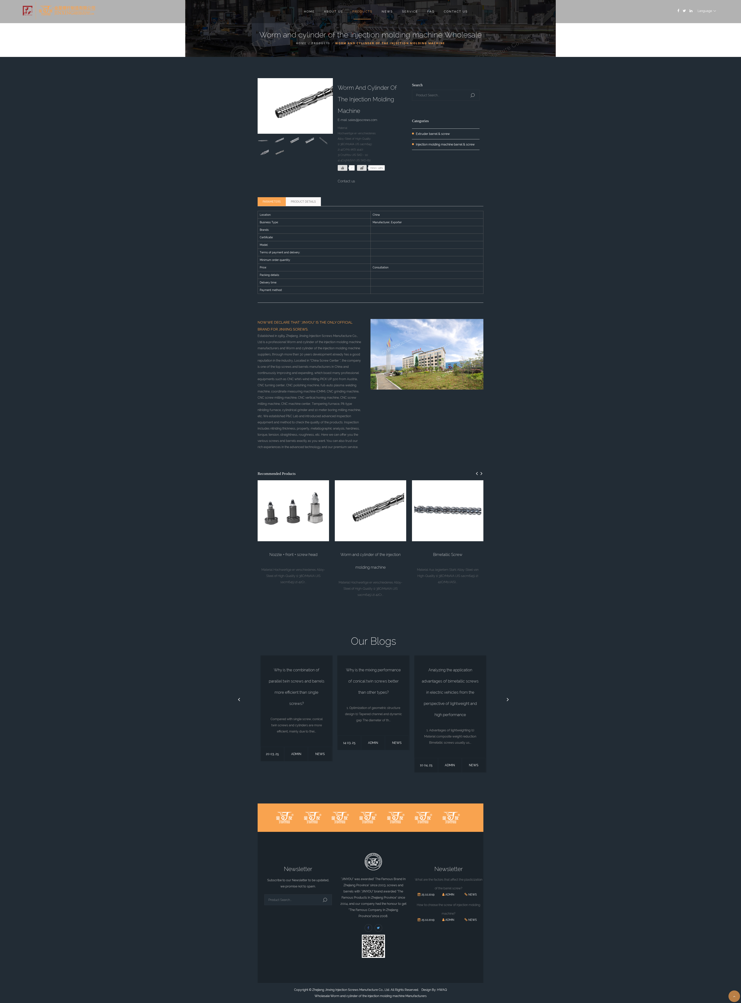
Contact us (346, 181)
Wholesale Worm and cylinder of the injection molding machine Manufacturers (371, 996)
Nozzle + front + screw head (293, 554)
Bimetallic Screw (447, 554)
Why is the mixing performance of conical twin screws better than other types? (373, 681)
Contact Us (456, 11)
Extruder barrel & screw (433, 134)
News (387, 11)
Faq (431, 11)
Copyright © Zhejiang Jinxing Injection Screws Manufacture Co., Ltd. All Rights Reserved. (356, 990)
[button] (477, 473)
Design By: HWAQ (434, 990)
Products (362, 11)
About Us (333, 11)
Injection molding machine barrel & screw (445, 144)
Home (309, 11)
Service (410, 11)
